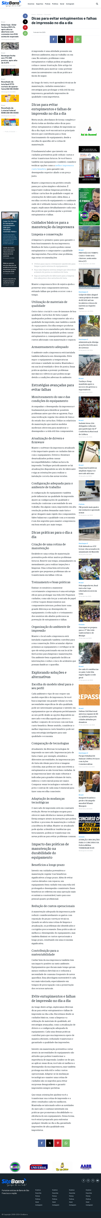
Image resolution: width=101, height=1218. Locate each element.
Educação (47, 14)
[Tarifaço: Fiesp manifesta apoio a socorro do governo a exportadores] (89, 365)
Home (33, 14)
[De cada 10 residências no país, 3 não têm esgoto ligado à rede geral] (89, 653)
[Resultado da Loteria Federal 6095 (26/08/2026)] (10, 122)
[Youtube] (97, 1180)
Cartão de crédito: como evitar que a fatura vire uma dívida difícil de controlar (9, 252)
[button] (97, 4)
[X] (25, 21)
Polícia (81, 504)
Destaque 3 (83, 543)
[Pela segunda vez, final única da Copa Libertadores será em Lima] (89, 569)
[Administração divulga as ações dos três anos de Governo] (89, 325)
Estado (82, 624)
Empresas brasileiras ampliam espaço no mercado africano (88, 470)
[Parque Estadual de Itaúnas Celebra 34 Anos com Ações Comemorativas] (89, 739)
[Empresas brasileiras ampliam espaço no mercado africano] (89, 451)
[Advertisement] (10, 170)
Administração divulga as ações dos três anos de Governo (88, 345)
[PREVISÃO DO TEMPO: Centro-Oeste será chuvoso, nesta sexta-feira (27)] (89, 236)
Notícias (40, 14)
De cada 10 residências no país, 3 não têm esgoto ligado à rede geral (88, 673)
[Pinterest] (25, 27)
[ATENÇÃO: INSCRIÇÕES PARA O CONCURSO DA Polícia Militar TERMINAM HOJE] (89, 823)
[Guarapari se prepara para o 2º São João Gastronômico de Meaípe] (89, 611)
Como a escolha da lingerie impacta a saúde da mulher (9, 281)
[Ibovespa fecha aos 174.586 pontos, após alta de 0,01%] (10, 72)
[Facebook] (25, 16)
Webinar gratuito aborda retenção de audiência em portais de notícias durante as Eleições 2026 (10, 267)
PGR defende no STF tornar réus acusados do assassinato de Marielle (89, 549)
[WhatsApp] (25, 33)
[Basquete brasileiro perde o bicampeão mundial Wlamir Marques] (89, 781)
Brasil (3, 22)
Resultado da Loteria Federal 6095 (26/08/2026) (9, 110)
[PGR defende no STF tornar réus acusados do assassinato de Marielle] (89, 530)
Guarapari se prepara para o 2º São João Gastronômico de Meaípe (88, 631)
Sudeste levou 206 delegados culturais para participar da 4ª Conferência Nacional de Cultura (88, 428)
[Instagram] (88, 1180)
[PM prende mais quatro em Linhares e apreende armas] (89, 490)
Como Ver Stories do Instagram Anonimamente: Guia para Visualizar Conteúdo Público (10, 226)
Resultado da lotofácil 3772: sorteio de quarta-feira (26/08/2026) (9, 85)
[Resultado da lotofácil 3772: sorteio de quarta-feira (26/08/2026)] (10, 98)
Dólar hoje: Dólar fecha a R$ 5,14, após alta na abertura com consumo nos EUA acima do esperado (10, 30)
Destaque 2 (83, 292)
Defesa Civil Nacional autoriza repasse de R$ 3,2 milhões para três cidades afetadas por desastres (88, 716)
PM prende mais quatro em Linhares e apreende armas (89, 510)
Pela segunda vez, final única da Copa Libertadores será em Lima (88, 589)
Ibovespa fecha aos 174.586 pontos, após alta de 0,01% (9, 59)
